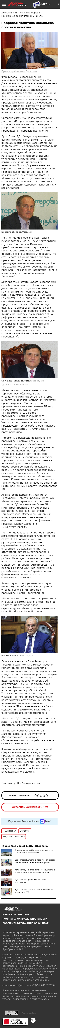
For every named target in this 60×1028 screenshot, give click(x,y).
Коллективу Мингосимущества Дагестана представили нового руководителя (35, 871)
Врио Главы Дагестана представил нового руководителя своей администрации (35, 861)
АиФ (30, 232)
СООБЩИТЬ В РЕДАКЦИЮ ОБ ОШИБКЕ (25, 923)
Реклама (24, 914)
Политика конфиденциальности (24, 918)
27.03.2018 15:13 (9, 12)
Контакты (9, 914)
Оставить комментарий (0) (30, 807)
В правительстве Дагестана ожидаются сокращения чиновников (34, 851)
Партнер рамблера (29, 1013)
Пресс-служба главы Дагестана (19, 71)
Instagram (28, 655)
